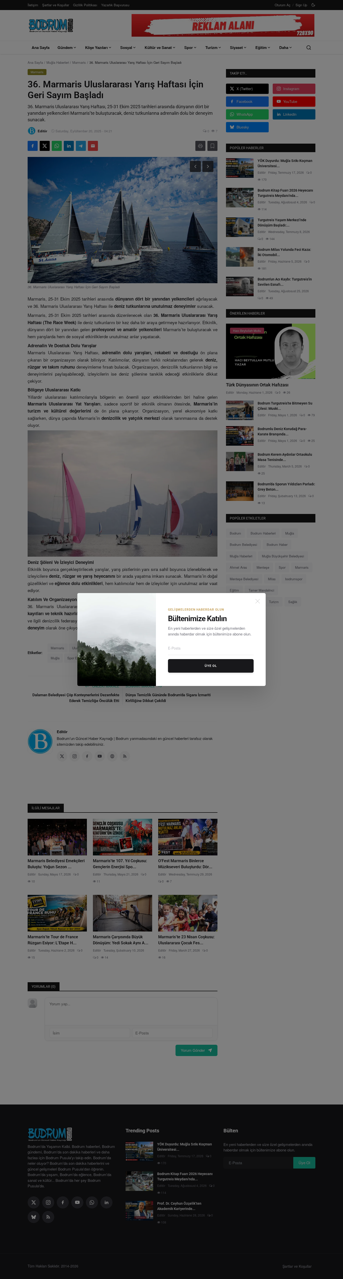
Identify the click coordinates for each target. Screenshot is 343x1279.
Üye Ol (211, 666)
